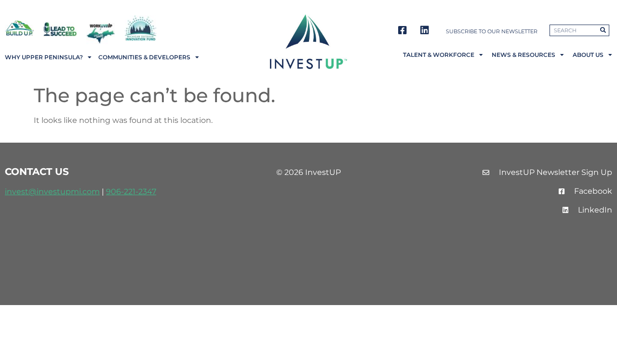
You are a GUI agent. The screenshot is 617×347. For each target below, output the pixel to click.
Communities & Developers (144, 57)
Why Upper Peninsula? (44, 57)
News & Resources (523, 54)
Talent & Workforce (438, 54)
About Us (588, 54)
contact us (37, 171)
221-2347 (140, 191)
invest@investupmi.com (52, 191)
